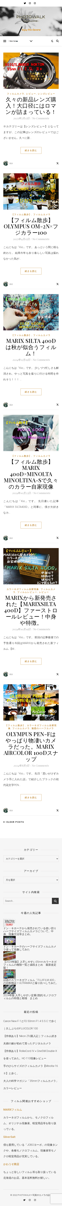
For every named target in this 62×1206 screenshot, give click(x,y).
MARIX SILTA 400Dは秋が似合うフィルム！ (31, 347)
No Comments (40, 118)
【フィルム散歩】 (21, 214)
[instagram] (30, 3)
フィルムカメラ (15, 93)
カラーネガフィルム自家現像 (23, 589)
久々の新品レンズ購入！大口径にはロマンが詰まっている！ (31, 105)
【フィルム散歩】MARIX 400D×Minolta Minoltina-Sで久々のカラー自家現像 (31, 474)
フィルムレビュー (27, 592)
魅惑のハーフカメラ (43, 728)
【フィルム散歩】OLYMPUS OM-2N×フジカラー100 (31, 226)
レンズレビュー (46, 93)
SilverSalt (9, 1136)
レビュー (31, 93)
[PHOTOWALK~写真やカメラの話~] (31, 21)
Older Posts (14, 822)
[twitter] (25, 3)
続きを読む (31, 150)
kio (11, 163)
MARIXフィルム (12, 1109)
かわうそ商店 (11, 1164)
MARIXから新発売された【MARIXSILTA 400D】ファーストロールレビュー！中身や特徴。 (31, 610)
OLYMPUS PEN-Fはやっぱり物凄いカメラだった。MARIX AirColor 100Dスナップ (31, 746)
